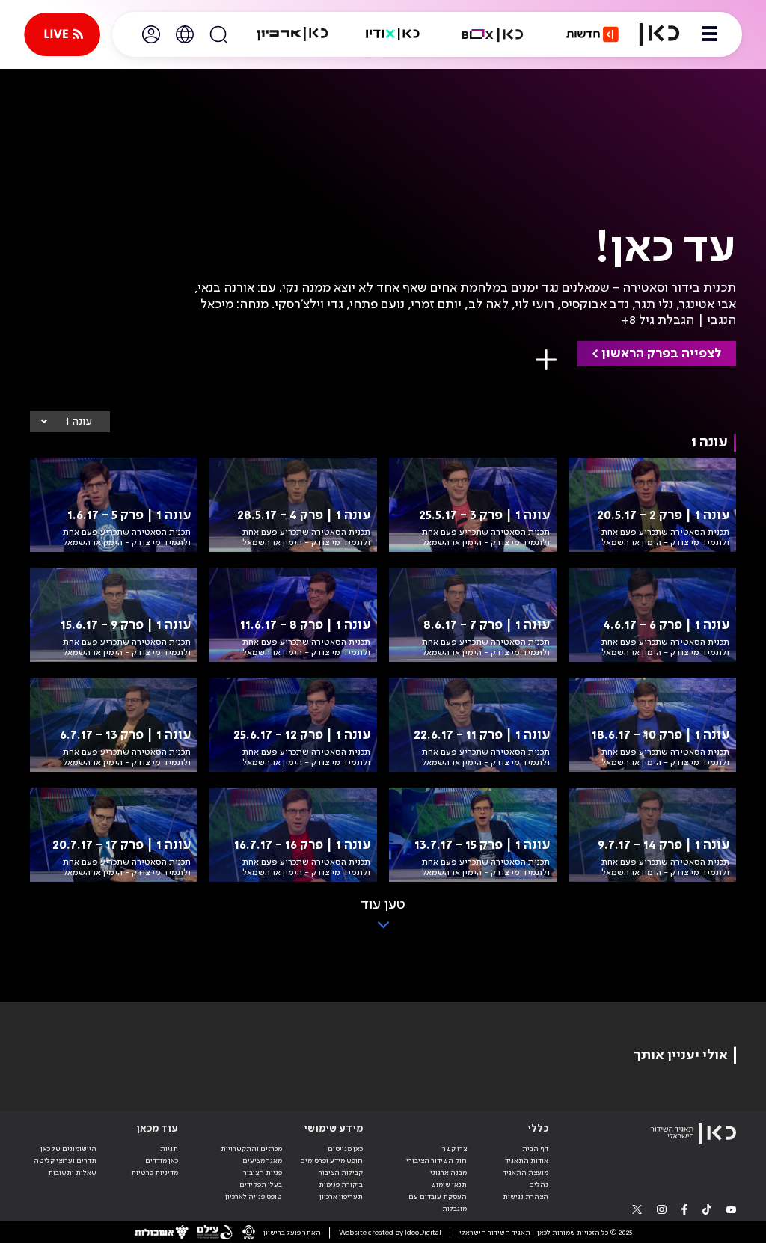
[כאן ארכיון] (292, 34)
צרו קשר (454, 1149)
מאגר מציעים (262, 1160)
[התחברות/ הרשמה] (151, 34)
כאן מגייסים (345, 1149)
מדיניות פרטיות (154, 1172)
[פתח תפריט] (710, 34)
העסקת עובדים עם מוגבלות (437, 1202)
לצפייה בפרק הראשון (661, 353)
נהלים (538, 1184)
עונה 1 (78, 422)
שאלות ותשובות (72, 1172)
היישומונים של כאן (68, 1149)
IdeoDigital (423, 1232)
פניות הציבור (262, 1172)
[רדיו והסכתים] (393, 34)
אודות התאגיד (526, 1160)
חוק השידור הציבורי (436, 1160)
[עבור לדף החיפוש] (218, 34)
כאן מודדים (161, 1160)
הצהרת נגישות (525, 1196)
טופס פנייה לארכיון (253, 1196)
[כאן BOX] (493, 34)
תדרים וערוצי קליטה (65, 1160)
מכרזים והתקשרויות (251, 1149)
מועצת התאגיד (525, 1172)
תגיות (169, 1149)
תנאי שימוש (449, 1184)
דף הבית (535, 1149)
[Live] (62, 34)
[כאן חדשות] (592, 34)
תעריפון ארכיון (341, 1196)
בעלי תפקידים (260, 1184)
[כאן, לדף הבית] (659, 34)
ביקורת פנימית (341, 1184)
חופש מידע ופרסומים (331, 1160)
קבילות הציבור (341, 1172)
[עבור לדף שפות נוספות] (185, 34)
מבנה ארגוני (448, 1172)
